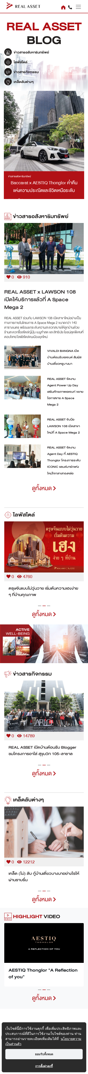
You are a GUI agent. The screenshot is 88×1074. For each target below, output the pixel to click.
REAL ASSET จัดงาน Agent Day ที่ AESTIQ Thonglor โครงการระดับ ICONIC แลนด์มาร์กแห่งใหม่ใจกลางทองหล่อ (64, 460)
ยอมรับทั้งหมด (44, 1054)
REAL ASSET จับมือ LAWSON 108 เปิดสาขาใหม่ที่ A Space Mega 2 (63, 426)
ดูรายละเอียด (44, 247)
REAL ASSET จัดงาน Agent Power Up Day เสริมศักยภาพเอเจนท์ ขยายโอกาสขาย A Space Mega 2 (65, 391)
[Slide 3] (48, 605)
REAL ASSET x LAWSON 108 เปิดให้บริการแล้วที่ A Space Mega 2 (40, 299)
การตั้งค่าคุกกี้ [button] (44, 1066)
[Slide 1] (39, 605)
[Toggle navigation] (77, 7)
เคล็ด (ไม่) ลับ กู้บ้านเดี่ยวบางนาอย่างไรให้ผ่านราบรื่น (44, 876)
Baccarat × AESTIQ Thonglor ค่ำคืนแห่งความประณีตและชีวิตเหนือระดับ (44, 187)
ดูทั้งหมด (42, 488)
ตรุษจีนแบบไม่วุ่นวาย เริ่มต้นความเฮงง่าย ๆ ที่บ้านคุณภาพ (43, 591)
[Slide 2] (44, 605)
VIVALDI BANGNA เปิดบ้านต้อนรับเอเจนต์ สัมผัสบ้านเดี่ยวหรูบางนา (64, 357)
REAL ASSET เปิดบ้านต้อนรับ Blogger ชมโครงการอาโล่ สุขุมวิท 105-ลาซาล (42, 750)
